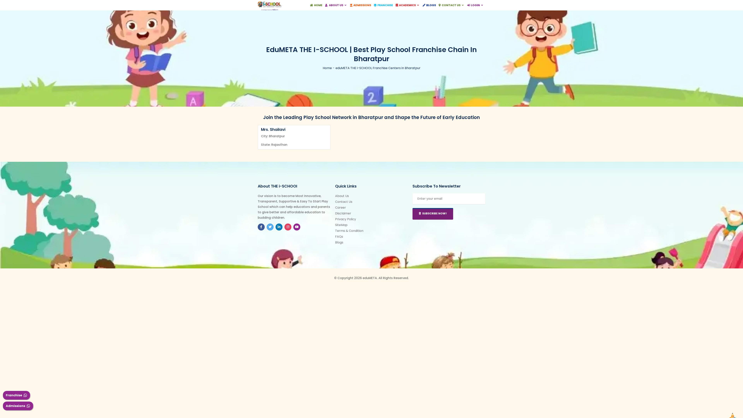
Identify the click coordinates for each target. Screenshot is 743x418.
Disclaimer (343, 213)
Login (475, 5)
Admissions (15, 406)
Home (318, 5)
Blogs (431, 5)
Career (340, 207)
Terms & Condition (349, 231)
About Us (336, 5)
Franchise (14, 395)
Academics (407, 5)
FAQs (339, 236)
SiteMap (341, 225)
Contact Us (451, 5)
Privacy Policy (345, 219)
